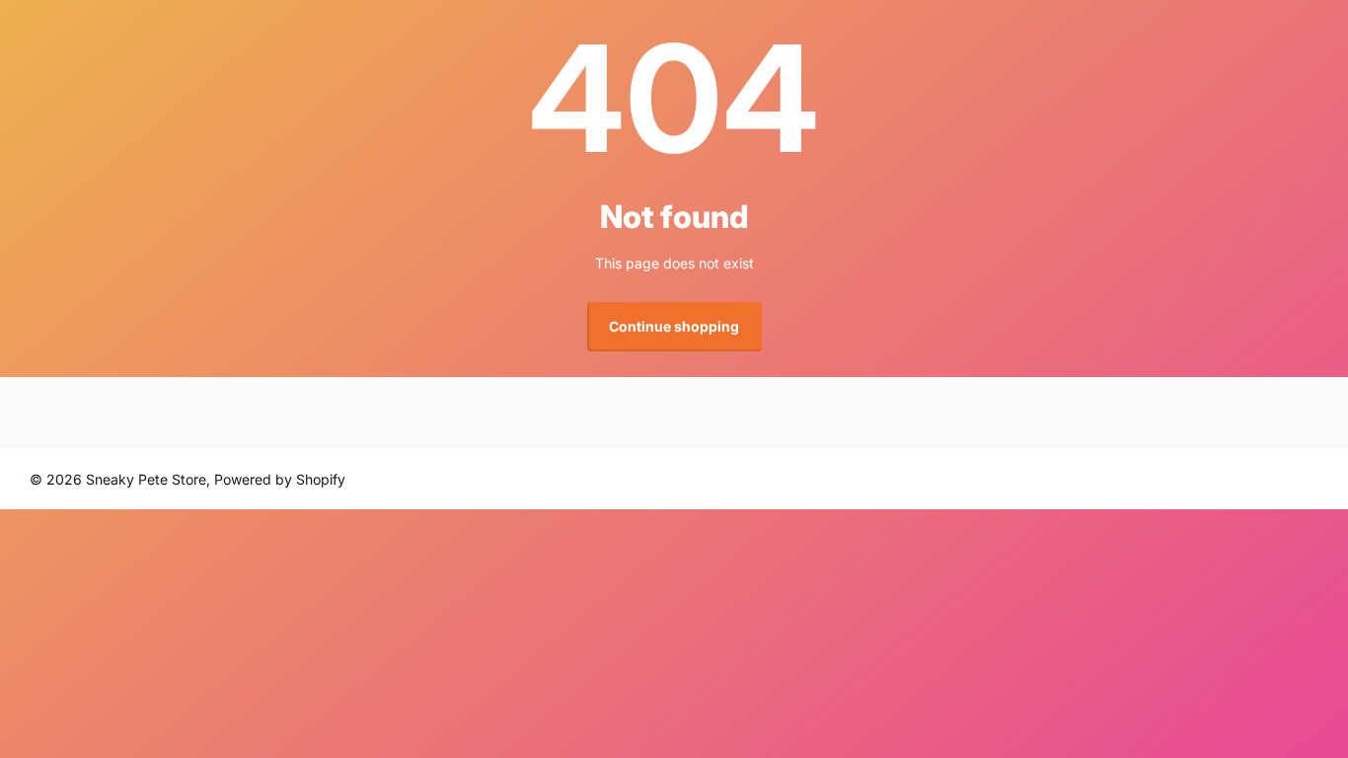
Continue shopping (674, 326)
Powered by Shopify (279, 479)
